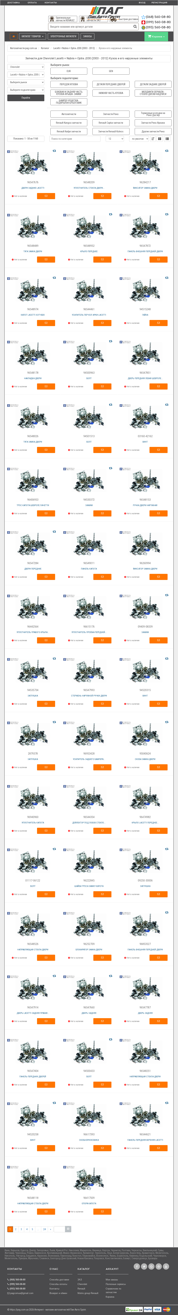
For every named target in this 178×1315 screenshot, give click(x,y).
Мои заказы (112, 1279)
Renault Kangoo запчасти (69, 122)
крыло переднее (89, 251)
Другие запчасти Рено (153, 131)
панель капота (89, 568)
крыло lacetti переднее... (145, 822)
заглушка (33, 695)
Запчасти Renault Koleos (110, 131)
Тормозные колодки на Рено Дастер (153, 114)
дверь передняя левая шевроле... (145, 378)
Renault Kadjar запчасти (69, 131)
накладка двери (33, 378)
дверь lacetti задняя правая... (33, 1013)
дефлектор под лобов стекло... (89, 822)
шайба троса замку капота (88, 886)
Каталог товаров (31, 36)
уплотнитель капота (33, 822)
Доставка (13, 3)
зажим (89, 505)
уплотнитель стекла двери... (89, 188)
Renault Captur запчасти (111, 122)
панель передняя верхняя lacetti (145, 1140)
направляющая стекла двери (32, 949)
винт (145, 441)
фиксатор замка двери (145, 188)
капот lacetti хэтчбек (33, 315)
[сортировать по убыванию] (153, 139)
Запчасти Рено (111, 114)
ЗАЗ (80, 1279)
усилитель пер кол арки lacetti (89, 315)
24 (44, 1229)
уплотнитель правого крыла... (33, 632)
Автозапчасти (69, 114)
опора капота (89, 1203)
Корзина (110, 1297)
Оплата (32, 3)
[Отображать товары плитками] (160, 139)
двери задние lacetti (32, 188)
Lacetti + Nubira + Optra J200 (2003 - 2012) (74, 48)
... (38, 1229)
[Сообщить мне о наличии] (46, 196)
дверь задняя (89, 1013)
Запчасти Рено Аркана (153, 122)
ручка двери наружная (145, 505)
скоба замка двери (145, 759)
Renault (81, 1288)
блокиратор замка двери (89, 949)
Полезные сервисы (116, 1284)
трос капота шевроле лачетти (33, 505)
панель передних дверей (32, 1076)
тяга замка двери (32, 251)
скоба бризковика (89, 1140)
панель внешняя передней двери (145, 251)
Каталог (45, 48)
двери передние (32, 568)
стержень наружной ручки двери (89, 695)
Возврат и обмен (58, 1293)
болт (89, 378)
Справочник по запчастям (113, 1290)
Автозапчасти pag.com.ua (23, 48)
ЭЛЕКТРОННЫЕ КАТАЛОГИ (63, 36)
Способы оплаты (58, 1284)
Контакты (51, 3)
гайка (145, 315)
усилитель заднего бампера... (89, 759)
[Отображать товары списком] (167, 139)
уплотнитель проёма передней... (89, 632)
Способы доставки (59, 1279)
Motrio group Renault (88, 1293)
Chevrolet (82, 1284)
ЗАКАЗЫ (87, 36)
